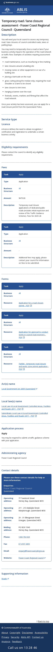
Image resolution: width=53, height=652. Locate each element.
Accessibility (41, 632)
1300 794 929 (24, 537)
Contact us (38, 637)
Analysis (6, 641)
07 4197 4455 (24, 544)
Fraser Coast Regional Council (32, 558)
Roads (5, 578)
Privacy (5, 637)
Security (15, 637)
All (20, 188)
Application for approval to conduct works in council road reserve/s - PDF (33, 335)
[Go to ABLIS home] (14, 10)
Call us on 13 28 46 (22, 647)
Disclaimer (27, 632)
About (5, 632)
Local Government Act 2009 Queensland (19, 389)
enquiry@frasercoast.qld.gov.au (32, 551)
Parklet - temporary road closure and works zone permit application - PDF (34, 366)
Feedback (17, 641)
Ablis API (25, 637)
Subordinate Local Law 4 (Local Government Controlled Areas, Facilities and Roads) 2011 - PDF (25, 414)
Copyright (15, 632)
